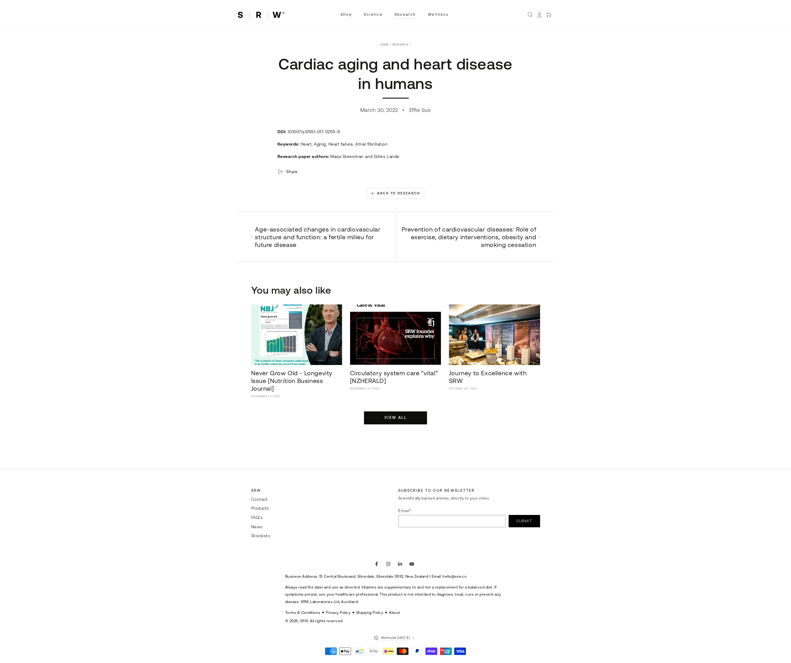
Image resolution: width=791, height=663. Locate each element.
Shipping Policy (369, 612)
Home (384, 44)
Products (260, 508)
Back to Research (398, 193)
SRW (304, 621)
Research (400, 44)
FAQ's (257, 517)
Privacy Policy (338, 612)
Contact (259, 499)
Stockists (260, 535)
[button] (530, 14)
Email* (405, 510)
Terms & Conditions (302, 612)
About (394, 612)
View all (395, 417)
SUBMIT (524, 521)
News (257, 526)
